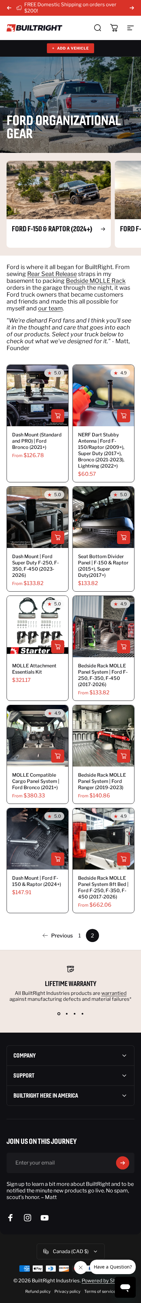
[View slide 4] (82, 1014)
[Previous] (9, 8)
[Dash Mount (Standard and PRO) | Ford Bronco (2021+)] (37, 395)
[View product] (57, 415)
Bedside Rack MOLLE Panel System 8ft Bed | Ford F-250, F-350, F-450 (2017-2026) (103, 887)
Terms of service (100, 1291)
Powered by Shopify (105, 1281)
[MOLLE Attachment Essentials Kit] (37, 626)
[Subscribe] (122, 1162)
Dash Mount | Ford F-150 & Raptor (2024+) (36, 881)
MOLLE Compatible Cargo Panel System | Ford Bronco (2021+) (35, 781)
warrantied (114, 993)
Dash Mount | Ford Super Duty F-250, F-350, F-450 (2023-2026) (35, 566)
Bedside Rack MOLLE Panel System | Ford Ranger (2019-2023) (102, 781)
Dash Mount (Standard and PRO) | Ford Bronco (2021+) (37, 441)
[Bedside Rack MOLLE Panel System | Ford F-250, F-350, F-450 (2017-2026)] (103, 626)
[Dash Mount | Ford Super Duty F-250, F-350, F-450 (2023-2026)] (37, 517)
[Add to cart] (123, 415)
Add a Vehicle (70, 48)
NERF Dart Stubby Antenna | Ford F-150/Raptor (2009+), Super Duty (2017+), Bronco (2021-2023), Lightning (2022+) (101, 450)
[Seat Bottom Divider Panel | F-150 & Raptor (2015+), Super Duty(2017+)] (103, 517)
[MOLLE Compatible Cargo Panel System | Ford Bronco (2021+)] (37, 736)
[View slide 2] (66, 1014)
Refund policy (37, 1291)
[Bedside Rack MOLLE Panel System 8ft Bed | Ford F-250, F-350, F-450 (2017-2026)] (103, 839)
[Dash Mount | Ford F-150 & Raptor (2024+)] (37, 839)
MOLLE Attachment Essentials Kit (34, 669)
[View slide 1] (59, 1014)
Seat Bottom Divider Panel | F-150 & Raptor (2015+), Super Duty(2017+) (103, 566)
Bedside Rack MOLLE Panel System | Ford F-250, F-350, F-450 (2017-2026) (103, 675)
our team (50, 308)
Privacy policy (67, 1291)
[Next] (132, 8)
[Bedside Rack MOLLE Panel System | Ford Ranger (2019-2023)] (103, 736)
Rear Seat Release (52, 273)
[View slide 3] (74, 1014)
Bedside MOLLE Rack (96, 280)
